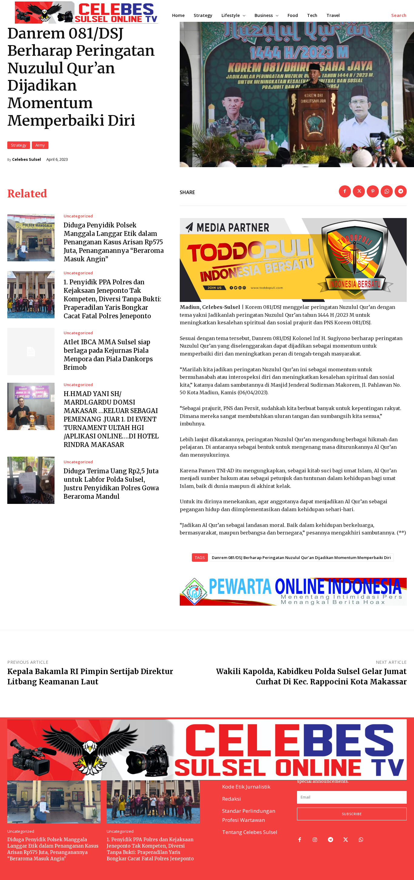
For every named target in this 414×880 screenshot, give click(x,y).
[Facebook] (345, 191)
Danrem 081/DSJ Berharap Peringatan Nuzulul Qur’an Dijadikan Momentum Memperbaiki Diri (301, 557)
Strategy (18, 145)
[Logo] (207, 749)
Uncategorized (78, 216)
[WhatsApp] (387, 191)
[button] (399, 15)
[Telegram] (401, 191)
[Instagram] (315, 840)
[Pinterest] (373, 191)
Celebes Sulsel (26, 159)
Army (40, 145)
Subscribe (352, 814)
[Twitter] (359, 191)
